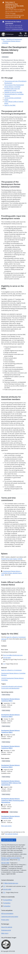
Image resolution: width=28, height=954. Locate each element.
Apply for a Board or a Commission (11, 670)
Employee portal (6, 930)
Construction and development (10, 688)
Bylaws (6, 100)
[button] (20, 34)
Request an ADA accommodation (10, 858)
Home (3, 39)
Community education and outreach (11, 686)
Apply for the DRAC (10, 105)
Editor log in (4, 933)
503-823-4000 (5, 860)
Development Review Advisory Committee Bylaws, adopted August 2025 (11, 573)
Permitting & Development (14, 39)
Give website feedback (11, 834)
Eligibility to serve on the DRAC (13, 92)
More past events (6, 826)
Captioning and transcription (9, 916)
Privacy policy (5, 920)
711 (19, 860)
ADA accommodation (7, 913)
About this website (6, 927)
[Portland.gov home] (7, 34)
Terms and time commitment (12, 98)
